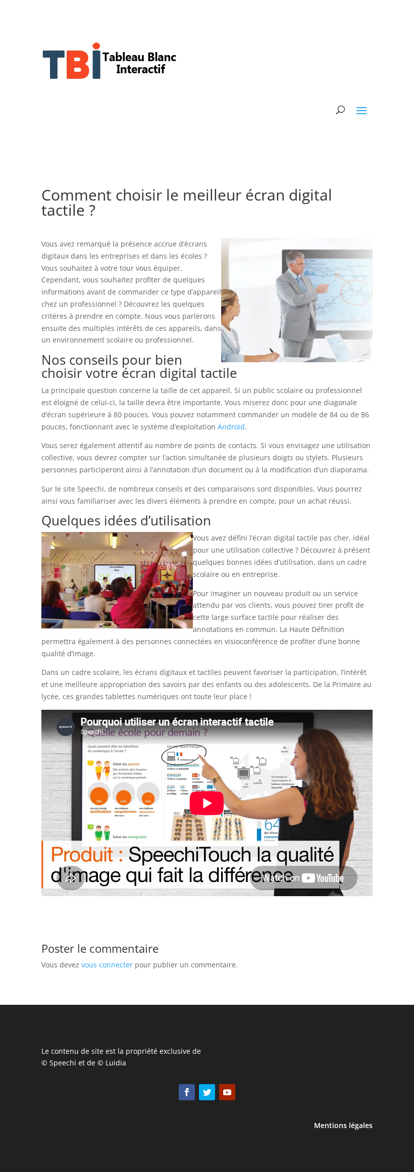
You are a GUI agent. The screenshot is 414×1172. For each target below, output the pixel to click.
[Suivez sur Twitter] (207, 1092)
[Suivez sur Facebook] (187, 1092)
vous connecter (107, 964)
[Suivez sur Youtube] (227, 1092)
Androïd (231, 426)
